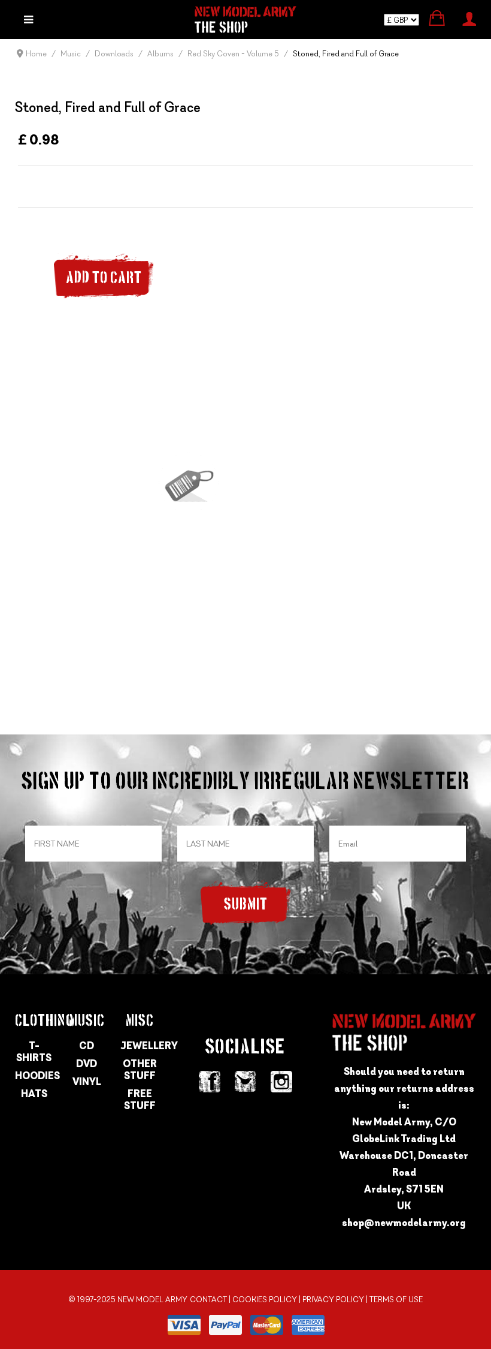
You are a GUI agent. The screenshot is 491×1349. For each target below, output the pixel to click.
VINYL (86, 1082)
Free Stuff (140, 1100)
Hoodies (34, 1076)
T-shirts (33, 1052)
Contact (208, 1299)
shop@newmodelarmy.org (404, 1222)
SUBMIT (246, 905)
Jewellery (140, 1046)
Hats (34, 1094)
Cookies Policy (264, 1299)
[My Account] (469, 17)
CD (86, 1046)
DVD (86, 1064)
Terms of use (396, 1299)
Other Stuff (140, 1070)
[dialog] (28, 19)
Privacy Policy (333, 1299)
